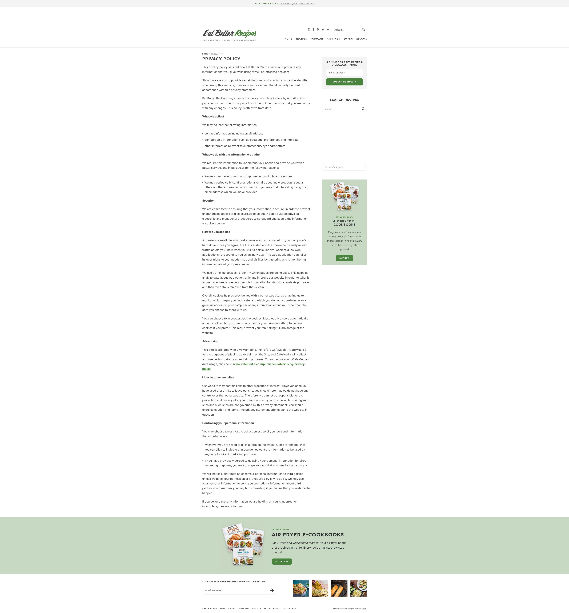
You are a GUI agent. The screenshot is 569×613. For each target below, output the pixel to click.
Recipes (301, 38)
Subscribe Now (343, 82)
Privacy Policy (272, 608)
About (231, 608)
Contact (256, 608)
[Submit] (364, 30)
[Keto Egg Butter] (358, 588)
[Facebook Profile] (314, 29)
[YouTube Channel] (328, 29)
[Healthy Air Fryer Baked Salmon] (339, 588)
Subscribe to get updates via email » (296, 3)
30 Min (348, 38)
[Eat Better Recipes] (230, 35)
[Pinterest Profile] (318, 29)
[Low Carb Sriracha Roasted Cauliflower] (301, 588)
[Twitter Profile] (323, 29)
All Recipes (289, 608)
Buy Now (344, 258)
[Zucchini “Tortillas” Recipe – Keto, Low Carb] (320, 588)
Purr (364, 609)
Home (288, 38)
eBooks (361, 38)
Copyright (243, 608)
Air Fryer (333, 38)
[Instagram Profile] (309, 29)
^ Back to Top (209, 608)
